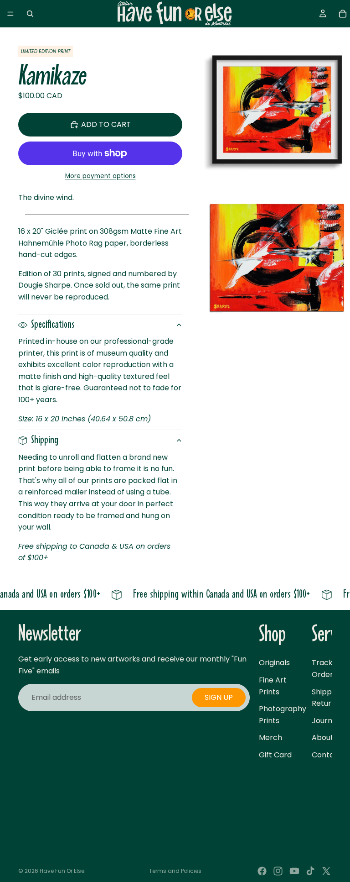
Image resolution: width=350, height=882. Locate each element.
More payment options (100, 176)
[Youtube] (294, 871)
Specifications (53, 325)
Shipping (44, 440)
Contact (327, 755)
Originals (274, 662)
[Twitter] (326, 871)
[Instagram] (278, 871)
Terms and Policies (175, 871)
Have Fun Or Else (62, 871)
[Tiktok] (310, 871)
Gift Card (275, 755)
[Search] (30, 14)
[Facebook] (262, 871)
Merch (270, 737)
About (323, 737)
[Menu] (10, 13)
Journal (325, 720)
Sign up (219, 697)
